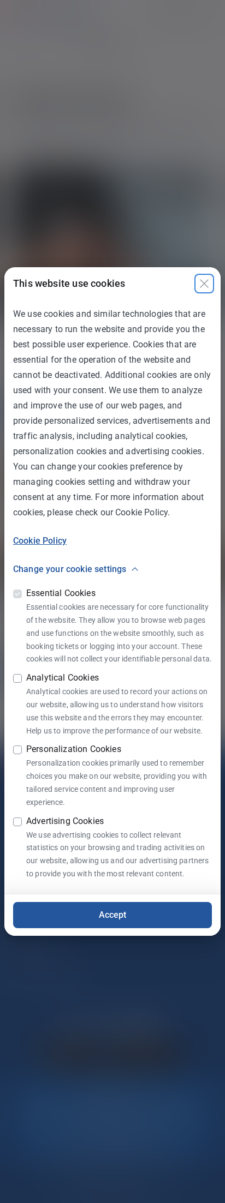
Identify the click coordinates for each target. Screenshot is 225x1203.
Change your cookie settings (69, 569)
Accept (113, 915)
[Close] (204, 283)
